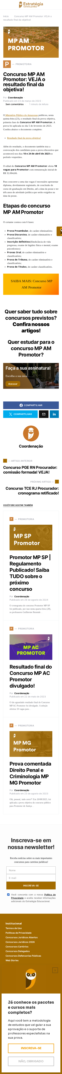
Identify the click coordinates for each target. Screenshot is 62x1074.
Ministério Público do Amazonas (21, 115)
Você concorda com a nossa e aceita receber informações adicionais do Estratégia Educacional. (33, 898)
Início (6, 16)
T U (14, 928)
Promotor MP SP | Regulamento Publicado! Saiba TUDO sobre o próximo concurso (30, 573)
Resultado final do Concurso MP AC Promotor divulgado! (31, 676)
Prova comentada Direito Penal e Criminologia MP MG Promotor (30, 773)
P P (18, 932)
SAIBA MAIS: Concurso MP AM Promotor (31, 284)
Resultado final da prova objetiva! (24, 138)
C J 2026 (20, 942)
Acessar (12, 383)
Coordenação (15, 97)
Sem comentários (15, 104)
